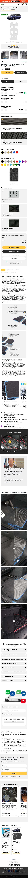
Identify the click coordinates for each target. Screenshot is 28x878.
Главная (3, 7)
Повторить (14, 721)
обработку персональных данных (10, 777)
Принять (20, 875)
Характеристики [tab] (9, 269)
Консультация (14, 258)
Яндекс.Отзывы (12, 815)
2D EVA (7, 81)
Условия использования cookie (11, 875)
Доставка (13, 272)
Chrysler (17, 7)
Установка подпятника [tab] (5, 272)
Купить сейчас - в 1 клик (14, 251)
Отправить (14, 773)
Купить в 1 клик (20, 72)
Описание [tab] (3, 269)
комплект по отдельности (7, 95)
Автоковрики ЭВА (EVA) (10, 7)
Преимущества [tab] (17, 269)
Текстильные (20, 81)
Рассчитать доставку (14, 255)
